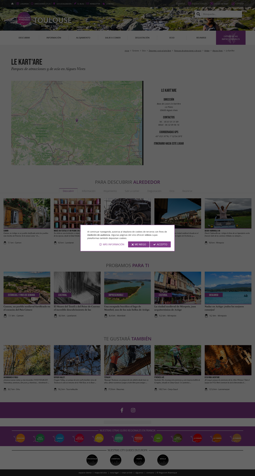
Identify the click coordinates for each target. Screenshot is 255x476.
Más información (113, 244)
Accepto (162, 244)
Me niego (140, 244)
